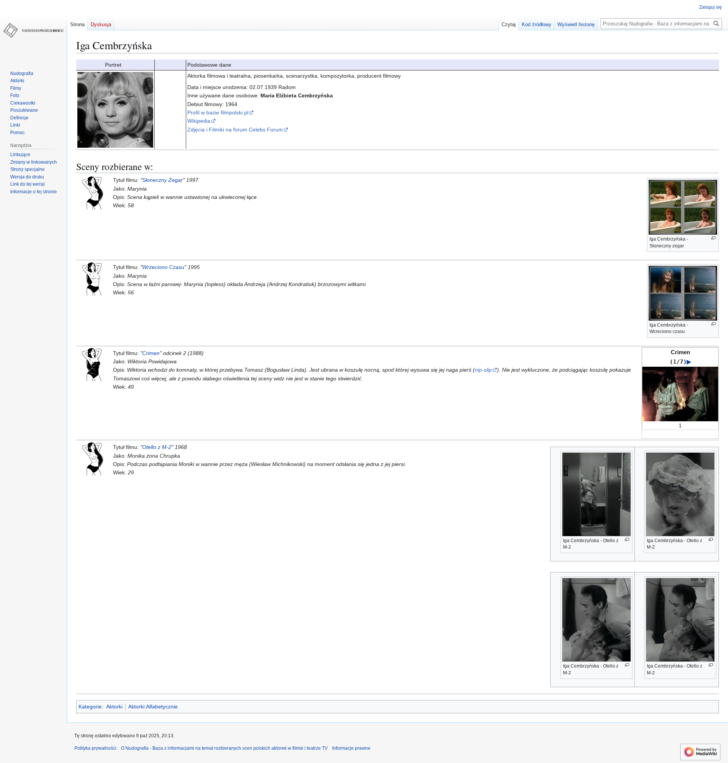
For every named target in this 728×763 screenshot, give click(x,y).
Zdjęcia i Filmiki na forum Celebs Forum (235, 130)
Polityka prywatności (95, 748)
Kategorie (90, 707)
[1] (680, 393)
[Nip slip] (93, 364)
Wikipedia (198, 121)
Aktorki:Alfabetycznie (153, 707)
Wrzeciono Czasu (163, 267)
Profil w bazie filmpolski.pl (217, 112)
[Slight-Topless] (93, 192)
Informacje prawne (351, 748)
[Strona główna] (33, 30)
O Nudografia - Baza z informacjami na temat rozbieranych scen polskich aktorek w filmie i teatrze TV (224, 748)
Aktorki (114, 707)
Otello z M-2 (156, 447)
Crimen (151, 353)
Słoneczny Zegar (162, 180)
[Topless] (93, 278)
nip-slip (483, 370)
